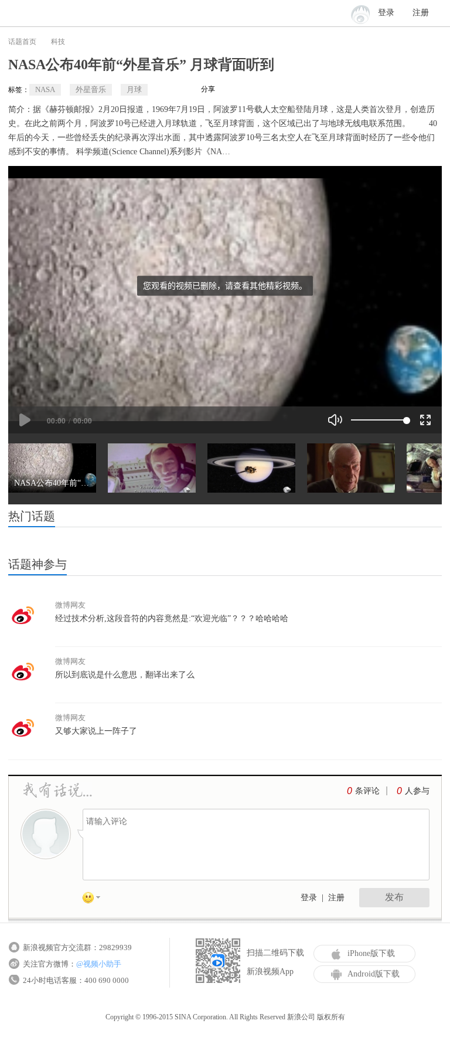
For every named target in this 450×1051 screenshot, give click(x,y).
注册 (420, 12)
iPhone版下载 (371, 953)
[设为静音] (335, 419)
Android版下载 (373, 973)
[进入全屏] (425, 419)
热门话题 (31, 516)
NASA (45, 89)
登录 (309, 897)
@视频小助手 (98, 964)
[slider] (379, 420)
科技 (58, 42)
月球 (134, 89)
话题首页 (22, 42)
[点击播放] (24, 419)
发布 (394, 897)
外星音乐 (91, 89)
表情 (95, 899)
